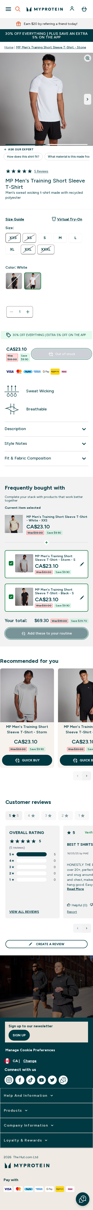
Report (72, 912)
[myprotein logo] (45, 9)
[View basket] (84, 9)
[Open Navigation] (8, 9)
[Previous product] (77, 775)
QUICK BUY (31, 760)
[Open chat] (63, 1080)
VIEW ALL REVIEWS (24, 912)
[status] (19, 311)
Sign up (19, 1035)
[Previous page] (77, 928)
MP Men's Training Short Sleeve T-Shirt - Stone (51, 47)
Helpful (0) (79, 905)
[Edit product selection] (82, 564)
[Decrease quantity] (11, 311)
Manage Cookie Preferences (30, 1050)
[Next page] (86, 928)
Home (9, 47)
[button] (82, 1199)
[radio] (13, 238)
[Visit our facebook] (19, 1080)
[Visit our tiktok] (30, 1080)
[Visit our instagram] (9, 1080)
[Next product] (86, 775)
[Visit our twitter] (52, 1080)
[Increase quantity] (28, 311)
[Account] (72, 9)
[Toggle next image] (87, 99)
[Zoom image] (87, 58)
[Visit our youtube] (41, 1080)
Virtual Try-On (69, 219)
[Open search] (18, 9)
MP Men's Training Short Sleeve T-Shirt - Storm (27, 729)
